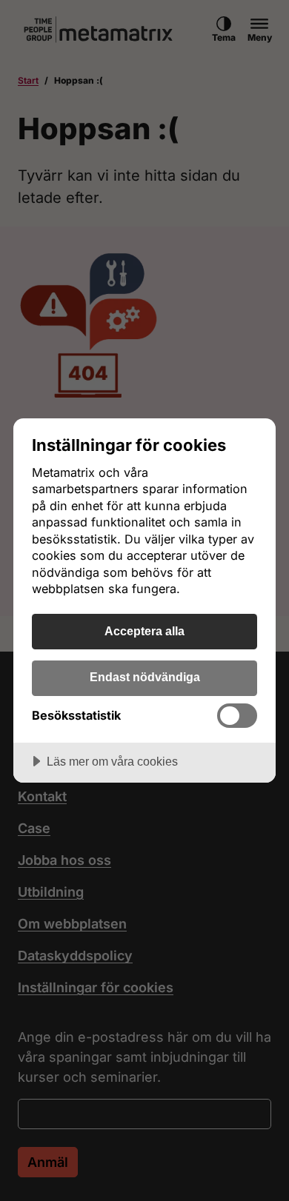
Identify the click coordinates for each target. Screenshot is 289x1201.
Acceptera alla (144, 631)
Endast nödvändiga (145, 676)
